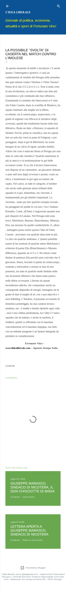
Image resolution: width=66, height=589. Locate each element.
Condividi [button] (10, 365)
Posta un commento (32, 540)
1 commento (28, 497)
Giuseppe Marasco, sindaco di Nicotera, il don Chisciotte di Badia (32, 487)
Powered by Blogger (36, 567)
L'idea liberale (18, 12)
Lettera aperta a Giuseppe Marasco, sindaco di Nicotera (29, 530)
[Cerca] (59, 5)
